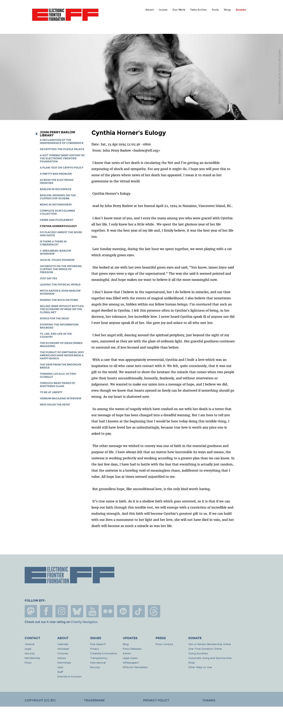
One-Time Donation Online (205, 648)
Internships (64, 662)
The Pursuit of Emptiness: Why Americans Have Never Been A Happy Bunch (62, 355)
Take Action (198, 9)
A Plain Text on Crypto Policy (61, 167)
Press (28, 662)
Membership (32, 657)
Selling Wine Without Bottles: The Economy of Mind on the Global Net (62, 309)
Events (127, 653)
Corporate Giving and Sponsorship (210, 657)
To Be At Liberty (51, 392)
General (29, 644)
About (149, 9)
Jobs (60, 667)
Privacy (94, 648)
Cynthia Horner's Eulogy (58, 226)
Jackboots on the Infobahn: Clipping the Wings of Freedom (61, 269)
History (61, 657)
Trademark (94, 700)
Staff (60, 671)
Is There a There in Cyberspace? (53, 243)
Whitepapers (131, 662)
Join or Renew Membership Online (209, 644)
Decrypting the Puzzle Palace (62, 149)
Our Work (178, 9)
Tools (215, 9)
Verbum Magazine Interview (60, 398)
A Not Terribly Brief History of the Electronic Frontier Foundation (62, 158)
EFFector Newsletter (135, 667)
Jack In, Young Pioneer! (57, 259)
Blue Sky (77, 611)
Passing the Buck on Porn (59, 299)
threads (154, 611)
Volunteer (63, 648)
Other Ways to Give (200, 667)
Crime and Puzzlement (56, 219)
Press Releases (132, 648)
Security (29, 653)
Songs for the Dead (54, 318)
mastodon (31, 611)
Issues (163, 9)
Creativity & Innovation (103, 653)
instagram (61, 611)
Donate (241, 9)
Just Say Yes (48, 278)
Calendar (63, 644)
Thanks (208, 700)
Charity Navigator (84, 622)
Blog (126, 644)
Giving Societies (198, 653)
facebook (46, 611)
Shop (227, 9)
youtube (92, 611)
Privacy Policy (156, 700)
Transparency (98, 657)
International (98, 662)
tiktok (138, 611)
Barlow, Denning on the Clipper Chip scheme (58, 197)
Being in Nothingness (56, 204)
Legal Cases (130, 657)
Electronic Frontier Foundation (65, 17)
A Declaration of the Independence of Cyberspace (62, 141)
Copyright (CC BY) (40, 700)
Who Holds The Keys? (55, 404)
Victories (62, 653)
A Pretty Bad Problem (56, 173)
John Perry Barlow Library (57, 134)
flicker (108, 611)
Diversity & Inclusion (69, 676)
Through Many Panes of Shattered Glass (57, 385)
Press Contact (164, 644)
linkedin (123, 611)
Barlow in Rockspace (55, 189)
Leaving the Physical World (60, 284)
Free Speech (98, 644)
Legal (28, 648)
